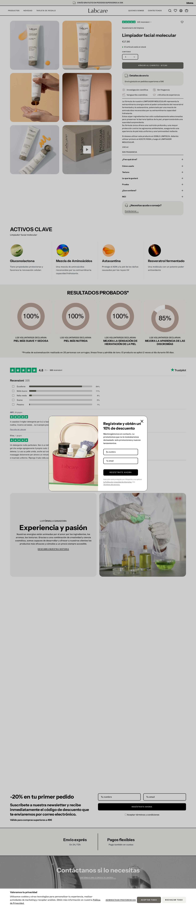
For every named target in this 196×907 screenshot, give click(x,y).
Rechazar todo (174, 900)
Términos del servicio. (111, 484)
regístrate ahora (121, 472)
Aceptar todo (149, 900)
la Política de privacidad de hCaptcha (117, 482)
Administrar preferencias (121, 900)
